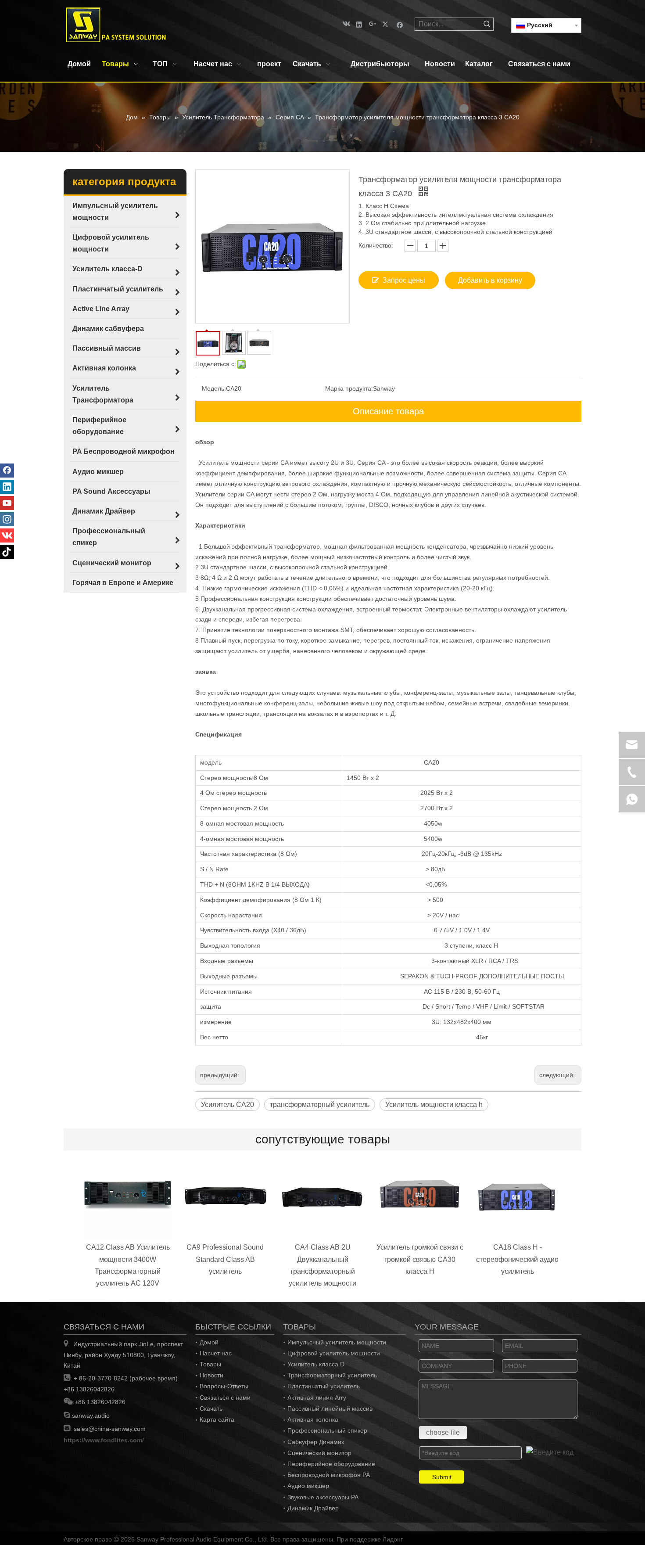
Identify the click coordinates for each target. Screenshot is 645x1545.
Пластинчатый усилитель (323, 1386)
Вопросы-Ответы (224, 1386)
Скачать (211, 1408)
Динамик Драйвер (313, 1508)
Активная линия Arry (316, 1397)
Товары (210, 1364)
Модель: (214, 388)
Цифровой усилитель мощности (333, 1353)
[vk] (345, 24)
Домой (209, 1342)
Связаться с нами (225, 1397)
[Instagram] (7, 519)
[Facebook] (399, 24)
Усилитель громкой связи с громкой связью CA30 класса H (419, 1259)
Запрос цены (404, 280)
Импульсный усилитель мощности (336, 1342)
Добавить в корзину (490, 280)
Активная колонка (312, 1419)
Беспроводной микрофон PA (328, 1474)
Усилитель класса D (315, 1364)
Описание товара (388, 411)
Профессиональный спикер (327, 1430)
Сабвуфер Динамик (315, 1441)
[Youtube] (7, 503)
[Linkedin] (359, 24)
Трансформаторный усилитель (332, 1375)
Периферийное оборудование (331, 1463)
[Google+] (372, 24)
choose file (443, 1432)
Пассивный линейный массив (330, 1408)
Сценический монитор (319, 1452)
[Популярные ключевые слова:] (487, 24)
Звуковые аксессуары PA (322, 1497)
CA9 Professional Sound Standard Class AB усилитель (225, 1259)
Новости (211, 1375)
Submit (442, 1476)
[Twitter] (386, 24)
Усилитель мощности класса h (434, 1104)
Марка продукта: (349, 388)
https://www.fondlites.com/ (104, 1440)
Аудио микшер (308, 1485)
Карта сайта (217, 1419)
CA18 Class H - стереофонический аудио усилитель (517, 1259)
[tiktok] (7, 552)
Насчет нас (216, 1353)
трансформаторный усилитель (319, 1104)
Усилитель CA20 (227, 1104)
